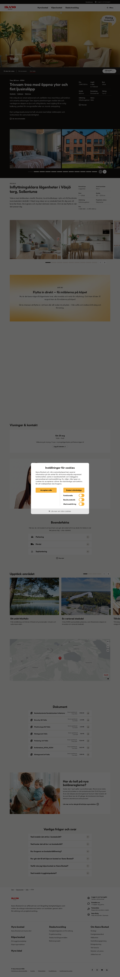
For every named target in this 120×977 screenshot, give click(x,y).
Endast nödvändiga (74, 490)
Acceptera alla (46, 490)
